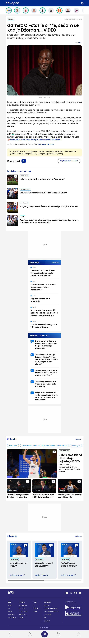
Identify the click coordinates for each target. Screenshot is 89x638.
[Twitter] (71, 593)
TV (33, 605)
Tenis (22, 216)
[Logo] (12, 3)
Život (10, 611)
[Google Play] (73, 607)
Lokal (21, 618)
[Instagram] (75, 593)
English (35, 608)
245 (32, 370)
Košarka (10, 19)
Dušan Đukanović (17, 575)
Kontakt (47, 621)
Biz (9, 608)
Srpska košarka (64, 451)
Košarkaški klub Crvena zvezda (55, 445)
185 (32, 381)
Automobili (23, 615)
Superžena (23, 605)
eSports (22, 608)
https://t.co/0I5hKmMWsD (22, 139)
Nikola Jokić (13, 445)
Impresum (47, 605)
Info (9, 602)
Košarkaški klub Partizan (31, 445)
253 (32, 354)
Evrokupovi (24, 176)
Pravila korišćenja (51, 608)
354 (32, 341)
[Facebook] (67, 593)
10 (15, 190)
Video (35, 602)
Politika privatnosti (51, 611)
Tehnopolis (23, 611)
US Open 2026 (25, 189)
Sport (10, 605)
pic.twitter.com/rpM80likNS (48, 139)
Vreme (35, 611)
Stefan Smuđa (41, 575)
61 (15, 203)
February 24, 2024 (45, 144)
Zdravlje (11, 615)
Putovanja (12, 618)
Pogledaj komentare (68, 161)
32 (16, 217)
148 (32, 393)
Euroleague (76, 445)
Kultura (22, 602)
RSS (45, 618)
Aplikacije (47, 615)
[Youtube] (80, 593)
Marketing (47, 602)
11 (51, 545)
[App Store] (73, 613)
